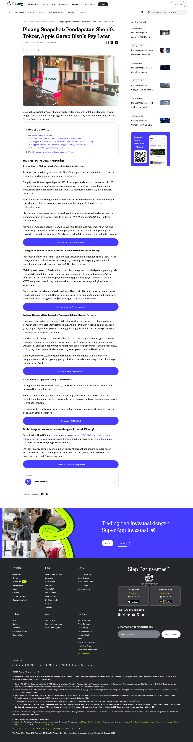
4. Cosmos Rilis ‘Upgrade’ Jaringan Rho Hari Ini (51, 147)
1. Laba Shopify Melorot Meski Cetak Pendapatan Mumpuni (56, 138)
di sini (54, 435)
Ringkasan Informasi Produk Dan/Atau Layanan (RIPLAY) (38, 728)
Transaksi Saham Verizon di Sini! (70, 306)
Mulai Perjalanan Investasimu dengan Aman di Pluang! (51, 151)
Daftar (107, 543)
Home (25, 21)
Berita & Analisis (35, 21)
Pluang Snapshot (49, 21)
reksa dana (100, 438)
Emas (45, 722)
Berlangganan (171, 634)
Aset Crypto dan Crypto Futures (90, 722)
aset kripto (65, 438)
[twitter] (111, 43)
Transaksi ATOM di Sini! (71, 420)
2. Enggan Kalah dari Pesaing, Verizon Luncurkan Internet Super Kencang (62, 141)
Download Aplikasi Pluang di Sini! (71, 464)
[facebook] (116, 42)
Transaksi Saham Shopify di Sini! (70, 242)
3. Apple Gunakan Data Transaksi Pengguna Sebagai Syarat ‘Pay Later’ (61, 144)
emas (78, 435)
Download (122, 543)
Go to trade (178, 4)
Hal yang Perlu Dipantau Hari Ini (41, 135)
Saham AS (37, 438)
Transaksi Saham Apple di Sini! (71, 371)
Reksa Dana (51, 724)
